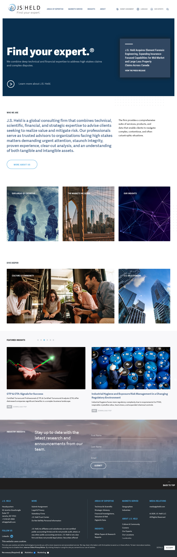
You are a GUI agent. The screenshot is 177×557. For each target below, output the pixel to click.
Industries (126, 510)
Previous (1, 379)
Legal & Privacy (38, 510)
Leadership (126, 538)
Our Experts (127, 531)
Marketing (41, 553)
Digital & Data (100, 520)
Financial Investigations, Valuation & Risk (104, 515)
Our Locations (128, 535)
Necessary (11, 553)
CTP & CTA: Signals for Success (25, 394)
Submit (98, 465)
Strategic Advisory (102, 510)
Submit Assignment (40, 507)
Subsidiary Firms (38, 514)
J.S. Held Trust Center (40, 517)
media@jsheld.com (157, 507)
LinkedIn (5, 536)
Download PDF (17, 407)
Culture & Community (131, 524)
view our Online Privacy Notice (34, 547)
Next (175, 379)
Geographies (127, 507)
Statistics (29, 553)
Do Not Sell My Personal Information (46, 521)
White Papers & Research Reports (105, 535)
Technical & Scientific (103, 507)
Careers (125, 528)
